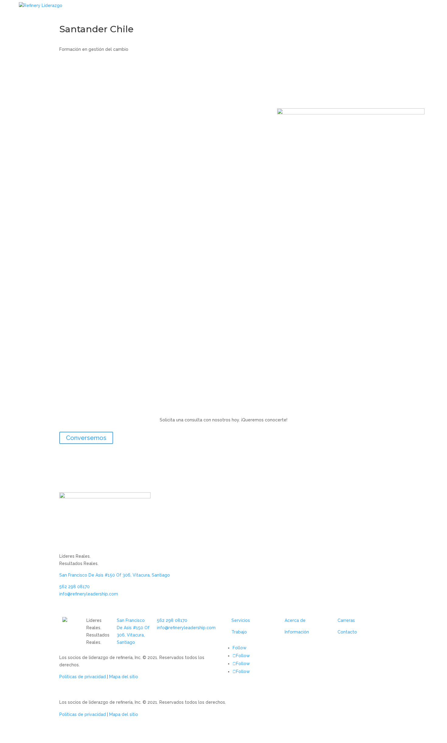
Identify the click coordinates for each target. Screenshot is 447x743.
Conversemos (86, 437)
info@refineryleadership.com (88, 593)
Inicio (227, 13)
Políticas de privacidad (82, 676)
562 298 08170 (74, 586)
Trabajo (239, 632)
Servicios (240, 620)
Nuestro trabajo (312, 13)
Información (297, 632)
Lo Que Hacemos (260, 13)
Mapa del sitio (123, 676)
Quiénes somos (361, 13)
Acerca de (295, 620)
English (429, 13)
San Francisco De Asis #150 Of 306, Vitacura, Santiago (114, 575)
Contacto (403, 13)
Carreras (346, 620)
